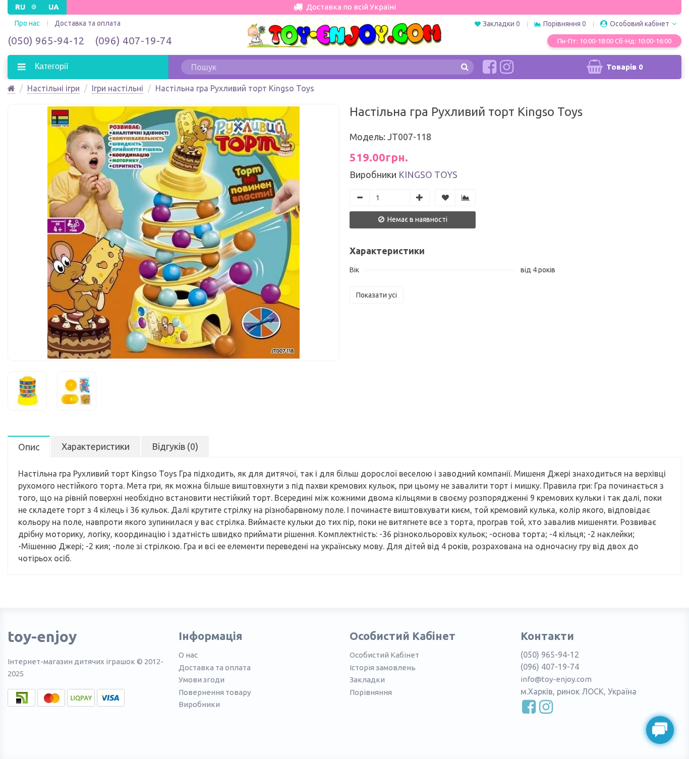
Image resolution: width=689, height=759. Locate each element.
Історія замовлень (383, 667)
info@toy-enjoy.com (556, 679)
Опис (28, 447)
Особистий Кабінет (384, 655)
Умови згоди (201, 679)
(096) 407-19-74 (133, 40)
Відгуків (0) (175, 446)
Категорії (50, 66)
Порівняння (371, 692)
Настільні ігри (53, 88)
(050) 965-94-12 (46, 40)
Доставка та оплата (87, 23)
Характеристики (96, 446)
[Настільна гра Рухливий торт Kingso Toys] (173, 232)
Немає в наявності (416, 219)
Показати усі (376, 295)
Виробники (199, 704)
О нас (188, 655)
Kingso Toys (427, 174)
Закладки (367, 679)
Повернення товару (215, 692)
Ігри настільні (117, 88)
